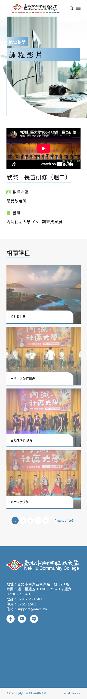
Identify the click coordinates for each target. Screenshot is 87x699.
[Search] (69, 8)
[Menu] (78, 8)
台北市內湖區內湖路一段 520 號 (43, 584)
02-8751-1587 (29, 599)
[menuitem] (69, 8)
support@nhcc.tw (32, 609)
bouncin (76, 693)
